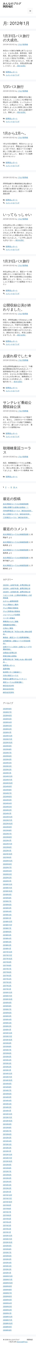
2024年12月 (7, 776)
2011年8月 (7, 1209)
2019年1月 (7, 918)
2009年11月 (7, 1280)
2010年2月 (7, 1269)
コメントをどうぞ (12, 75)
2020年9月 (7, 864)
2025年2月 (7, 770)
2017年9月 (7, 962)
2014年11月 (7, 1077)
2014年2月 (7, 1107)
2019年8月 (7, 898)
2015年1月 (7, 1070)
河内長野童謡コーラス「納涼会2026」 (18, 511)
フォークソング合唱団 (11, 615)
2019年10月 (7, 891)
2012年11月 (7, 1158)
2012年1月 (7, 1192)
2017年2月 (7, 986)
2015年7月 (7, 1050)
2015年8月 (7, 1047)
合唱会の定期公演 (10, 653)
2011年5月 (7, 1219)
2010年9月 (7, 1246)
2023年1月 (7, 841)
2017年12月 (7, 952)
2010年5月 (7, 1259)
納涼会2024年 (8, 686)
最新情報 (6, 669)
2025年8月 (7, 749)
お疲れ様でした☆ (17, 356)
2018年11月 (7, 925)
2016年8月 (7, 1006)
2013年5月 (7, 1138)
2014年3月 (7, 1104)
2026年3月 (7, 726)
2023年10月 (7, 824)
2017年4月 (7, 979)
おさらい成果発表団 (10, 601)
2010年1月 (7, 1273)
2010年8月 (7, 1249)
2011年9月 (7, 1205)
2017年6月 (7, 972)
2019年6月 (7, 905)
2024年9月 (7, 786)
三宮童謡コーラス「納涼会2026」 (16, 517)
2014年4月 (7, 1101)
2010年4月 (7, 1263)
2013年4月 (7, 1141)
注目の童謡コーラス (10, 676)
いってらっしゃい (17, 214)
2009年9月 (7, 1286)
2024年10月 (7, 783)
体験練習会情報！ (10, 625)
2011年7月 (7, 1212)
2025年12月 (7, 736)
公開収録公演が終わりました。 (17, 307)
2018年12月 (7, 922)
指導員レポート (12, 72)
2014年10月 (7, 1080)
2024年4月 (7, 803)
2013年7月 (7, 1131)
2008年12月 (7, 1317)
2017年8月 (7, 965)
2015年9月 (7, 1043)
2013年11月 (7, 1117)
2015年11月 (7, 1036)
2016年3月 (7, 1023)
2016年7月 (7, 1009)
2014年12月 (7, 1074)
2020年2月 (7, 878)
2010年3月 (7, 1266)
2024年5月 (7, 800)
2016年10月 (7, 999)
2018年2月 (7, 945)
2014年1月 (7, 1111)
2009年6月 (7, 1296)
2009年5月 (7, 1300)
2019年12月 (7, 884)
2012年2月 (7, 1188)
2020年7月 (7, 868)
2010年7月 (7, 1253)
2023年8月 (7, 830)
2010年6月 (7, 1256)
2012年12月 (7, 1155)
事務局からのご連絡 (10, 621)
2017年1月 (7, 989)
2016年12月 (7, 992)
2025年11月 (7, 739)
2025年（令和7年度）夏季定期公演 (16, 589)
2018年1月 (7, 949)
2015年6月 (7, 1053)
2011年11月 (7, 1198)
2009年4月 (7, 1303)
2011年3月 (7, 1226)
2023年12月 (7, 817)
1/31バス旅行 (13, 87)
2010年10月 (7, 1242)
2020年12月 (7, 861)
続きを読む (21, 66)
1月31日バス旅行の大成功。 (16, 38)
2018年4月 (7, 938)
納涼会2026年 (8, 692)
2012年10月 (7, 1161)
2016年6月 (7, 1013)
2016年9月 (7, 1003)
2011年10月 (7, 1202)
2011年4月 (7, 1222)
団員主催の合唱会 (10, 656)
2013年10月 (7, 1121)
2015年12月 (7, 1033)
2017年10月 (7, 959)
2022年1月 (7, 851)
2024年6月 (7, 797)
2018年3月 (7, 942)
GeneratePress (22, 1342)
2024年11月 (7, 780)
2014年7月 (7, 1090)
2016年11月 (7, 996)
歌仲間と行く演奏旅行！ (12, 672)
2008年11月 (7, 1320)
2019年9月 (7, 895)
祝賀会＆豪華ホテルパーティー (15, 679)
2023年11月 (7, 820)
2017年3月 (7, 982)
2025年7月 (7, 753)
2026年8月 (7, 709)
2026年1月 (7, 732)
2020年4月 (7, 871)
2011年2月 (7, 1229)
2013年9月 (7, 1124)
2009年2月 (7, 1310)
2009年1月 (7, 1313)
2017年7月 (7, 969)
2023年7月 (7, 834)
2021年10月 (7, 854)
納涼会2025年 (8, 689)
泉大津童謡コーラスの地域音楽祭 (15, 504)
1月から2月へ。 (15, 133)
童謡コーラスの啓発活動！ (13, 682)
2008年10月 (7, 1323)
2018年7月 (7, 928)
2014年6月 (7, 1094)
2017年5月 (7, 976)
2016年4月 (7, 1019)
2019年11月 (7, 888)
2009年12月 (7, 1276)
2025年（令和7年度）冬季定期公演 (16, 585)
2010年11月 (7, 1239)
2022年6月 (7, 847)
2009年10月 (8, 1283)
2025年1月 (7, 773)
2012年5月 (7, 1178)
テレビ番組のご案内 (10, 605)
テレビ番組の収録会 (10, 608)
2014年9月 (7, 1084)
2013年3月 (7, 1144)
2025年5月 (7, 759)
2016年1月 (7, 1030)
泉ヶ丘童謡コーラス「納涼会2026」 (17, 514)
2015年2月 (7, 1067)
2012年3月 (7, 1185)
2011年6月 (7, 1215)
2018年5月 (7, 935)
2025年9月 (7, 746)
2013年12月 (7, 1114)
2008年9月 (7, 1327)
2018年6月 (7, 932)
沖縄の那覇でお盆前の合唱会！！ (15, 507)
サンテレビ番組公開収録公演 (17, 404)
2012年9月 (7, 1165)
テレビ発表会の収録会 (11, 611)
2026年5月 (7, 719)
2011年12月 (7, 1195)
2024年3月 (7, 807)
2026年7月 (7, 712)
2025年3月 (7, 766)
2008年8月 (7, 1330)
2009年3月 (7, 1307)
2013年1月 (7, 1151)
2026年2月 (7, 729)
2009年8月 (7, 1290)
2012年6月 (7, 1175)
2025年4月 (7, 763)
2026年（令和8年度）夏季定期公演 (16, 592)
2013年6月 (7, 1134)
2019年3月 (7, 915)
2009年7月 (7, 1293)
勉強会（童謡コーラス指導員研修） (16, 637)
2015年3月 (7, 1063)
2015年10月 (7, 1040)
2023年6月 (7, 837)
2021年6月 (7, 857)
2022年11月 (7, 844)
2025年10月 (7, 743)
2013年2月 (7, 1148)
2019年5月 (7, 908)
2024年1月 (7, 813)
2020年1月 (7, 881)
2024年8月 (7, 790)
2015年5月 (7, 1057)
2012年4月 (7, 1182)
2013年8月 (7, 1128)
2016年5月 (7, 1016)
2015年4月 (7, 1060)
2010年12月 (7, 1236)
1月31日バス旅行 (16, 261)
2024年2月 (7, 810)
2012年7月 (7, 1171)
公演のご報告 (8, 628)
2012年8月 (7, 1168)
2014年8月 (7, 1087)
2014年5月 (7, 1097)
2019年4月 (7, 911)
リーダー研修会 (9, 618)
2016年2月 (7, 1026)
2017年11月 (7, 955)
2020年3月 (7, 874)
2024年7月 (7, 793)
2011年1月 (7, 1232)
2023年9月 (7, 827)
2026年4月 (7, 722)
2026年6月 (7, 716)
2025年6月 (7, 756)
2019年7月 (7, 901)
